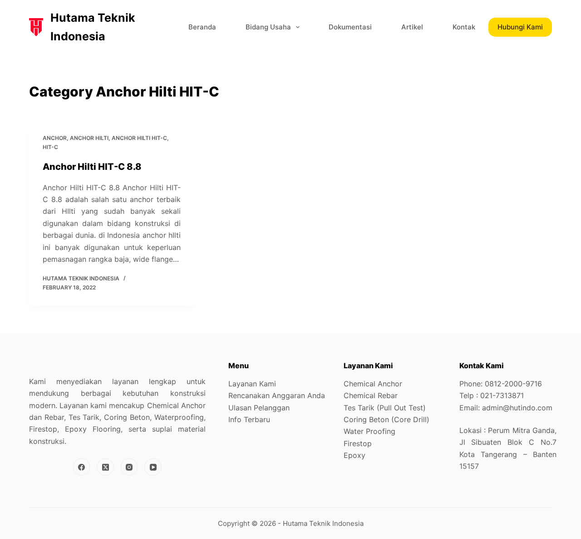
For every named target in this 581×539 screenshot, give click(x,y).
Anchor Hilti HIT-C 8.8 (92, 166)
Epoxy (354, 455)
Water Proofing (369, 431)
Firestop (358, 443)
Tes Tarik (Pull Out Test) (385, 407)
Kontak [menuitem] (464, 27)
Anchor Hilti (89, 138)
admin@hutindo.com (517, 407)
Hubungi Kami (520, 27)
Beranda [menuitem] (202, 27)
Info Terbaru (249, 419)
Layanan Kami (252, 383)
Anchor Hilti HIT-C (139, 138)
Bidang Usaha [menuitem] (268, 27)
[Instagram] (129, 467)
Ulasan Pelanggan (259, 407)
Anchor (55, 138)
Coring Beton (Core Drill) (386, 419)
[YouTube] (153, 467)
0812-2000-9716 (513, 383)
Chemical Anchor (373, 383)
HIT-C (50, 147)
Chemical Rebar (371, 395)
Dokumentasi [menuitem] (350, 27)
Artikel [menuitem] (412, 27)
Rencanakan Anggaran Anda (276, 395)
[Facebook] (81, 467)
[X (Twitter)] (105, 467)
